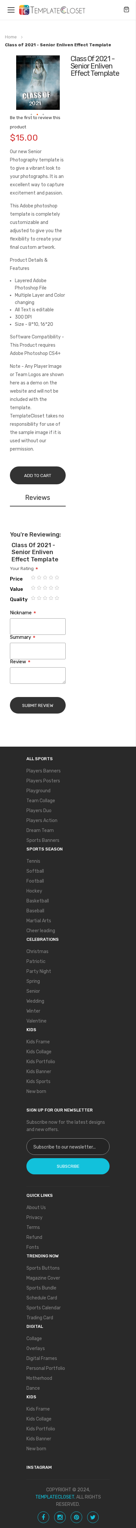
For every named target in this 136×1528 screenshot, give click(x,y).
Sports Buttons (43, 1268)
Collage (34, 1338)
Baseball (35, 911)
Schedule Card (41, 1298)
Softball (35, 871)
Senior (33, 991)
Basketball (37, 901)
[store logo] (52, 10)
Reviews (37, 498)
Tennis (33, 861)
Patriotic (36, 961)
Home (11, 36)
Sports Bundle (41, 1288)
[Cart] (126, 10)
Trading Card (39, 1318)
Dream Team (40, 830)
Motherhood (39, 1378)
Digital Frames (41, 1358)
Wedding (35, 1001)
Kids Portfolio (40, 1062)
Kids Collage (38, 1052)
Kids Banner (38, 1071)
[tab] (38, 498)
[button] (32, 115)
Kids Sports (38, 1081)
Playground (38, 791)
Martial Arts (38, 921)
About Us (36, 1207)
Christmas (37, 951)
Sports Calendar (43, 1308)
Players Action (41, 820)
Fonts (32, 1247)
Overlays (35, 1348)
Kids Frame (38, 1042)
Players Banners (43, 771)
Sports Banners (42, 840)
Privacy (34, 1217)
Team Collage (40, 801)
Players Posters (43, 781)
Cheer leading (40, 931)
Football (35, 881)
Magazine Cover (43, 1278)
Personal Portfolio (45, 1368)
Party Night (38, 971)
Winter (33, 1011)
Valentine (36, 1021)
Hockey (34, 891)
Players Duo (38, 810)
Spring (33, 981)
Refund (34, 1237)
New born (36, 1091)
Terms (33, 1227)
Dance (33, 1388)
